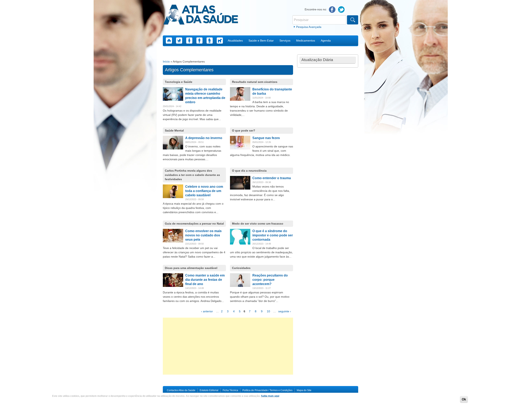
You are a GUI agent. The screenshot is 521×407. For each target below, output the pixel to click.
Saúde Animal (220, 40)
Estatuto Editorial (209, 390)
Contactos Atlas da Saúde (181, 390)
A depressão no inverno (203, 138)
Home (169, 40)
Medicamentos (305, 40)
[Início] (201, 15)
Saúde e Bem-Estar (261, 40)
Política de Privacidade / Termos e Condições (267, 390)
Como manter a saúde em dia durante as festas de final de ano (205, 280)
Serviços (284, 40)
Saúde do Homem (199, 40)
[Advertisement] (228, 346)
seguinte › (284, 311)
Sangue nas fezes (266, 138)
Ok (464, 399)
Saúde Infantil (179, 40)
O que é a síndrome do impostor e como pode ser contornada (272, 235)
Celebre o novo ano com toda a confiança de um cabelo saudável (204, 191)
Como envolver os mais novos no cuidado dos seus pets (203, 235)
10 (268, 311)
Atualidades (235, 40)
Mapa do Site (304, 390)
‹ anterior (207, 311)
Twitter (341, 9)
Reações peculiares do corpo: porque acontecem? (270, 280)
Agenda (326, 40)
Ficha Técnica (230, 390)
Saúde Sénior (210, 40)
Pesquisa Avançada (308, 27)
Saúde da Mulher (189, 40)
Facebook (332, 9)
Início (166, 61)
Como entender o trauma (271, 178)
